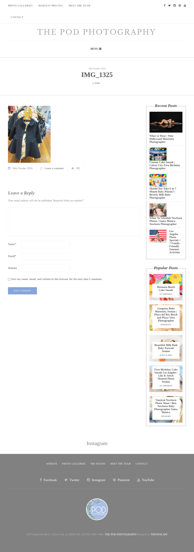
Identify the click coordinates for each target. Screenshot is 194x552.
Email (12, 256)
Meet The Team (79, 5)
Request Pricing (50, 5)
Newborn (166, 416)
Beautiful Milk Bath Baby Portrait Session (166, 348)
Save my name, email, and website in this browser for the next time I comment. (56, 279)
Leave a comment (54, 168)
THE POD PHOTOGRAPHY (121, 534)
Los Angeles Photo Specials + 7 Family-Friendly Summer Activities (175, 242)
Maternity (165, 325)
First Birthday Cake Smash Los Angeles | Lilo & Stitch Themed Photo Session (166, 375)
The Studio (98, 463)
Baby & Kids (166, 355)
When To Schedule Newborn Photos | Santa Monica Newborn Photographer (165, 221)
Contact (17, 17)
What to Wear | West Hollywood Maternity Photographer (161, 138)
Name (12, 244)
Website (12, 268)
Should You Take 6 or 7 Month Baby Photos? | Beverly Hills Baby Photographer (162, 193)
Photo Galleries (20, 5)
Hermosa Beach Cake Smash (166, 289)
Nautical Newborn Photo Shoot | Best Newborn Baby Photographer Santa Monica (166, 406)
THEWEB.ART (159, 534)
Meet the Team (120, 463)
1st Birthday (165, 294)
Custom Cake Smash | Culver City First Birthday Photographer (164, 165)
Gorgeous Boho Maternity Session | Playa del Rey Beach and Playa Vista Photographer (166, 314)
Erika (97, 83)
